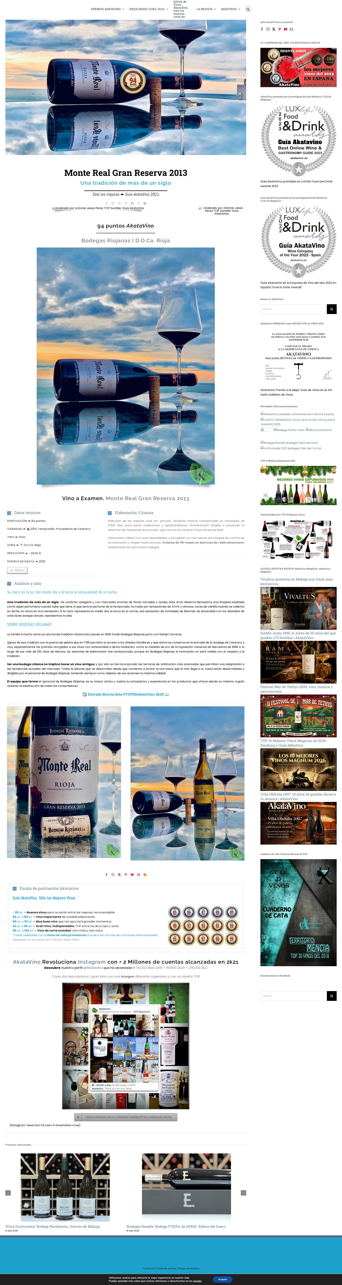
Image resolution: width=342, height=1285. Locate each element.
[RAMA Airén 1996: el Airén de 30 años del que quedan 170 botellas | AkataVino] (298, 643)
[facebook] (106, 203)
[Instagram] (268, 29)
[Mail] (291, 29)
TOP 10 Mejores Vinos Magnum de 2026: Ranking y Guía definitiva (293, 742)
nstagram (91, 962)
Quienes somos (166, 1273)
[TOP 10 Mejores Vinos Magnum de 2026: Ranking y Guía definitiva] (298, 751)
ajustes (197, 1281)
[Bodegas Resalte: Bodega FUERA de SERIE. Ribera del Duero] (65, 1187)
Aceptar (222, 1279)
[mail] (138, 203)
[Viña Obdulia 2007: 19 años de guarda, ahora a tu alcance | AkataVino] (298, 804)
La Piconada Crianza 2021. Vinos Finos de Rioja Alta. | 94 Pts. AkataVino (180, 1187)
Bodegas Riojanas (106, 240)
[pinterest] (125, 203)
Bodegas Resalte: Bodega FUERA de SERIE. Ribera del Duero (59, 1187)
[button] (244, 9)
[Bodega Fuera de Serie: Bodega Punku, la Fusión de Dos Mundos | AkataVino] (289, 430)
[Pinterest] (279, 29)
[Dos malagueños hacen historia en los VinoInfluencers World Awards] (297, 414)
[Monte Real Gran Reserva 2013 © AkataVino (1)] (64, 708)
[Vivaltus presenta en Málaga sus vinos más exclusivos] (298, 589)
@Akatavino (93, 967)
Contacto (149, 1273)
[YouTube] (285, 29)
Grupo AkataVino (188, 1273)
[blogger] (145, 203)
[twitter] (119, 203)
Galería (71, 1187)
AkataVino (140, 226)
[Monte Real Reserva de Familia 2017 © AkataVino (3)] (187, 708)
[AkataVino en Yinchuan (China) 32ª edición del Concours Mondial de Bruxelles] (266, 433)
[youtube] (132, 203)
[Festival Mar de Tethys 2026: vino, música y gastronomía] (298, 697)
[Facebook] (262, 29)
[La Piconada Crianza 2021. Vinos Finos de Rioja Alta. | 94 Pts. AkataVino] (186, 1187)
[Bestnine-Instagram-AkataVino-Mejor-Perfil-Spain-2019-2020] (125, 984)
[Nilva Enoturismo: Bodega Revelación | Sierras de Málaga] (318, 430)
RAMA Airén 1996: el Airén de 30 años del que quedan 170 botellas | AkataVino (298, 635)
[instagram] (113, 203)
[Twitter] (273, 29)
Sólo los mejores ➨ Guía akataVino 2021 (126, 194)
